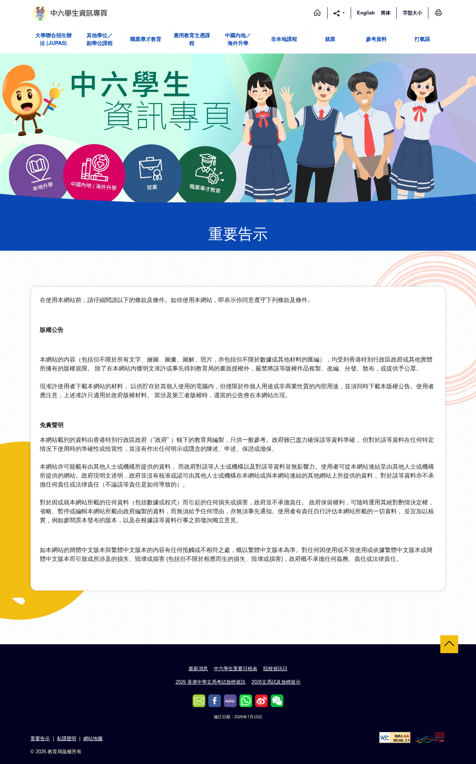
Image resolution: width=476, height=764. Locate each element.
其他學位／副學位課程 (100, 38)
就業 (330, 38)
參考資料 (376, 38)
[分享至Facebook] (214, 700)
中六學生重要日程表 (235, 668)
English (366, 12)
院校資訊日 (275, 668)
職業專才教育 (145, 38)
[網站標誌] (70, 13)
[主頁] (317, 13)
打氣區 (422, 38)
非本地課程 (284, 38)
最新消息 (198, 668)
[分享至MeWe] (230, 700)
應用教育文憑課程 (192, 38)
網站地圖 (93, 738)
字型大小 (412, 12)
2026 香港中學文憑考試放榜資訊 (210, 682)
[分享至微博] (261, 700)
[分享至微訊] (277, 700)
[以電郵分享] (199, 700)
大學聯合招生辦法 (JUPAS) (53, 38)
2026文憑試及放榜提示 (275, 682)
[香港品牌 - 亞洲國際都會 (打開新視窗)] (429, 737)
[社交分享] (339, 12)
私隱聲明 (66, 738)
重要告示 (40, 738)
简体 (385, 12)
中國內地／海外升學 (238, 38)
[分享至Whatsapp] (245, 700)
